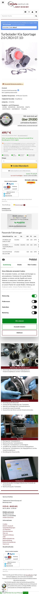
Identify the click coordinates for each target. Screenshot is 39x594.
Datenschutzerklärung (9, 542)
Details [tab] (19, 264)
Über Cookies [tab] (32, 264)
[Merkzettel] (25, 11)
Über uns (5, 533)
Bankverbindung (7, 540)
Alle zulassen (19, 321)
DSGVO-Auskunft (8, 526)
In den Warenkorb (20, 166)
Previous (3, 59)
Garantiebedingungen (9, 527)
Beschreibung (6, 205)
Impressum (6, 544)
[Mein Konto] (29, 11)
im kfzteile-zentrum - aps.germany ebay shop (27, 125)
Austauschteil (17, 143)
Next (35, 59)
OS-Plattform (6, 529)
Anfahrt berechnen (8, 517)
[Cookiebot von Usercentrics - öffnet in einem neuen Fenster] (29, 260)
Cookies (5, 524)
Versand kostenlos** (23, 135)
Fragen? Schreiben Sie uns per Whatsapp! (15, 592)
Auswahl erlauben (19, 327)
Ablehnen (20, 333)
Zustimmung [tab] (7, 264)
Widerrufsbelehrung (8, 538)
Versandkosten (29, 575)
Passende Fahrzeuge (10, 84)
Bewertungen (20, 205)
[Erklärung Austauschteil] (18, 90)
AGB (4, 536)
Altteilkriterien (15, 146)
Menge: (4, 158)
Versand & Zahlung (8, 535)
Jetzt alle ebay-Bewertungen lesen (17, 226)
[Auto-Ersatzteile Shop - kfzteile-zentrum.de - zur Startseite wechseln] (18, 5)
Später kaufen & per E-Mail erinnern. (20, 170)
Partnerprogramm (8, 531)
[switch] (34, 301)
